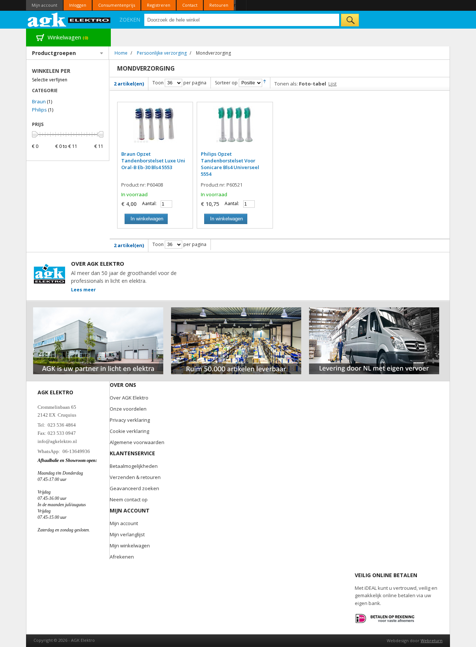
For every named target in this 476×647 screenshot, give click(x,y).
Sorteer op (226, 83)
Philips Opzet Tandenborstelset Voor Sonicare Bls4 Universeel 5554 (230, 164)
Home (121, 53)
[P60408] (155, 128)
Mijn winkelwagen (130, 545)
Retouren (218, 5)
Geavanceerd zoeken (134, 488)
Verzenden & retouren (135, 477)
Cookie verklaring (129, 431)
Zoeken (129, 19)
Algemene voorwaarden (137, 442)
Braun (39, 101)
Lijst (332, 84)
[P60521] (234, 128)
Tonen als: (286, 83)
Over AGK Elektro (129, 397)
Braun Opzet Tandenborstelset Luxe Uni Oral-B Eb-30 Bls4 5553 (153, 161)
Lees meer (83, 290)
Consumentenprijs (116, 5)
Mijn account (44, 5)
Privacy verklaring (130, 420)
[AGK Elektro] (69, 20)
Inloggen (77, 5)
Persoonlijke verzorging (162, 53)
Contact (189, 5)
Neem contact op (129, 499)
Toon (158, 83)
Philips (39, 109)
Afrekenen (122, 556)
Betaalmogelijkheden (134, 466)
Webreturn (432, 640)
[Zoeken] (350, 20)
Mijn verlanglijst (127, 534)
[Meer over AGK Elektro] (98, 310)
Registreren (158, 5)
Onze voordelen (128, 408)
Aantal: (149, 203)
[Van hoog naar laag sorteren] (264, 83)
